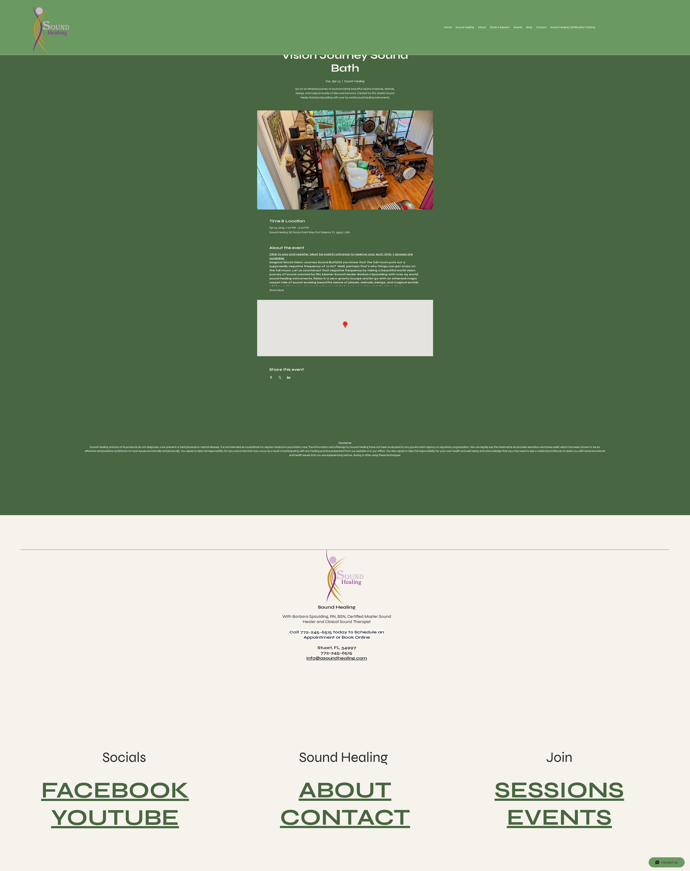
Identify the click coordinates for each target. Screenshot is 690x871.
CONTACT (345, 817)
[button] (464, 27)
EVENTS (559, 817)
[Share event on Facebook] (271, 377)
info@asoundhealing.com (337, 658)
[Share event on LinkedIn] (288, 377)
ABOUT (345, 790)
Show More (276, 290)
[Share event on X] (280, 377)
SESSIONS (559, 790)
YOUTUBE (115, 817)
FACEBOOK (115, 790)
